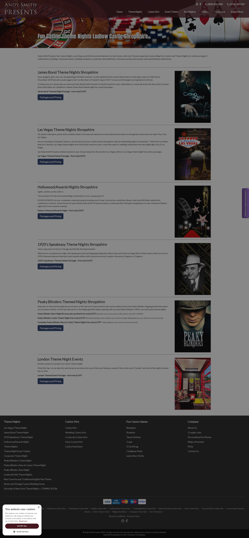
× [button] (39, 507)
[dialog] (124, 269)
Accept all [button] (22, 526)
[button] (22, 531)
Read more (23, 521)
